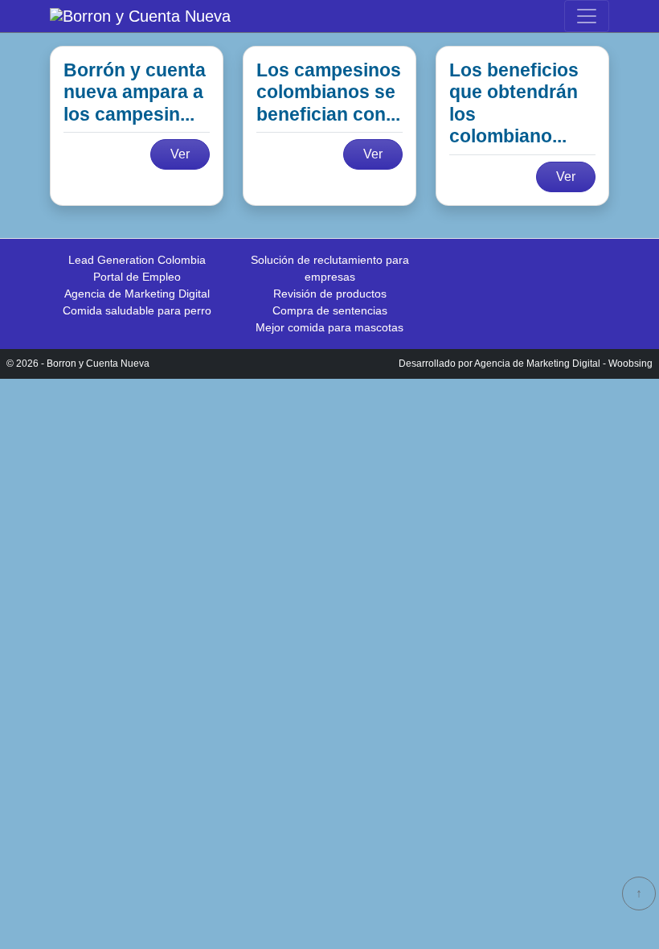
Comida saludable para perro (137, 310)
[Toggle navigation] (586, 16)
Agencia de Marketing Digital (137, 293)
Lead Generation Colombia (137, 259)
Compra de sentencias (329, 310)
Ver (180, 154)
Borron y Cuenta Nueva (98, 363)
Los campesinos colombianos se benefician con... (328, 92)
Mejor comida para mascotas (329, 327)
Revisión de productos (330, 293)
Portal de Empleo (137, 276)
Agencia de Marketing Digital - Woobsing (563, 363)
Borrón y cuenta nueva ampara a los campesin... (134, 92)
